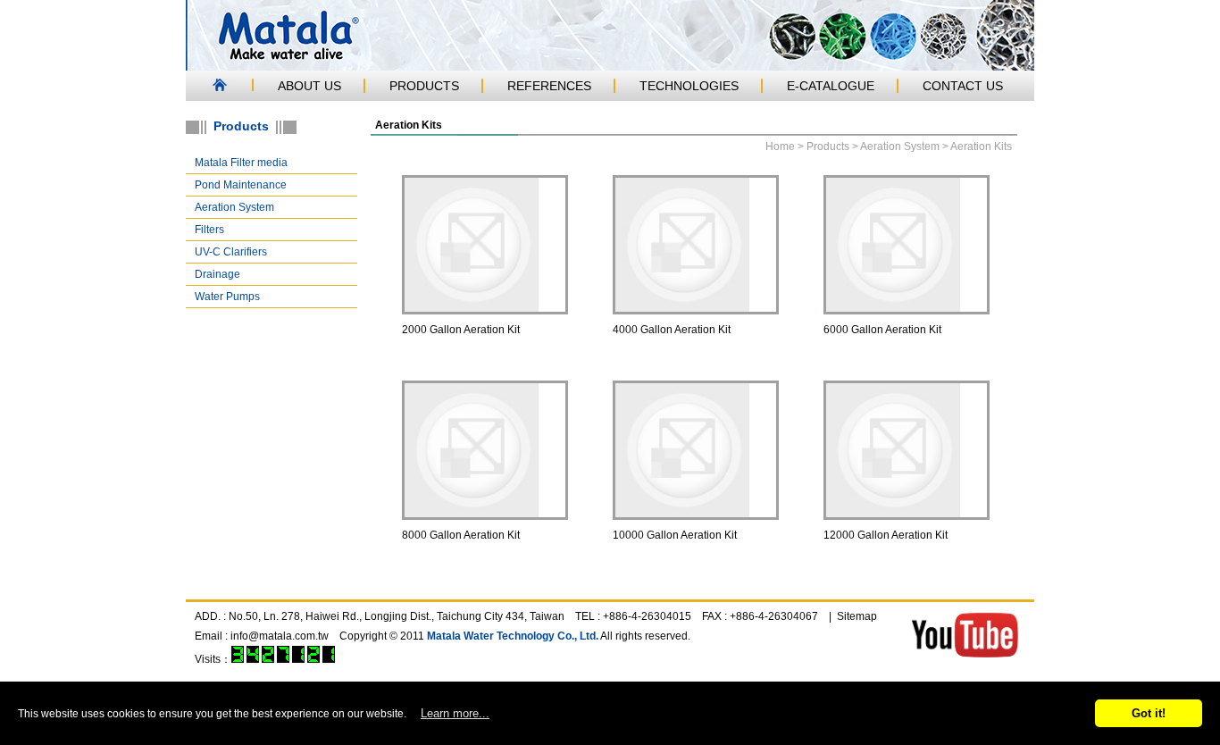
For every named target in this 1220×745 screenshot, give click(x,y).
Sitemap (857, 616)
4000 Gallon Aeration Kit (672, 329)
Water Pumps (227, 296)
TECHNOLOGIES (689, 86)
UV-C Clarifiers (231, 252)
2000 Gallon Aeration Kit (461, 329)
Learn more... (455, 713)
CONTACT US (963, 86)
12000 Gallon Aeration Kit (885, 535)
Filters (209, 229)
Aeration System (234, 207)
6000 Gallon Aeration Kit (882, 329)
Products (827, 146)
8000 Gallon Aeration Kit (461, 535)
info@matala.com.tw (279, 636)
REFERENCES (549, 86)
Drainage (217, 274)
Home (780, 146)
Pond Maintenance (241, 185)
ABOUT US (309, 86)
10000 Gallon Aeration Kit (675, 535)
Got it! (1149, 713)
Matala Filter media (241, 162)
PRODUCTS (424, 86)
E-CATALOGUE (830, 86)
